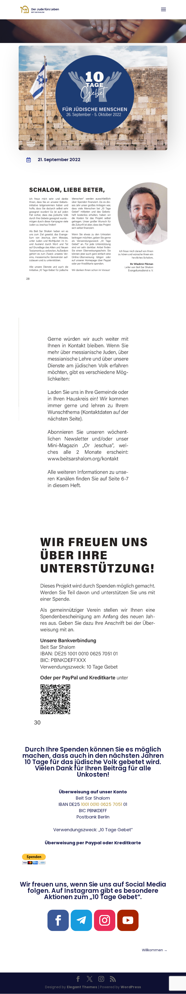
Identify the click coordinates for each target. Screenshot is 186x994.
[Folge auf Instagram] (104, 920)
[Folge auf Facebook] (58, 920)
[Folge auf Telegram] (81, 920)
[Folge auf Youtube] (128, 920)
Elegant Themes (82, 987)
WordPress (131, 987)
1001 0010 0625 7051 (101, 804)
